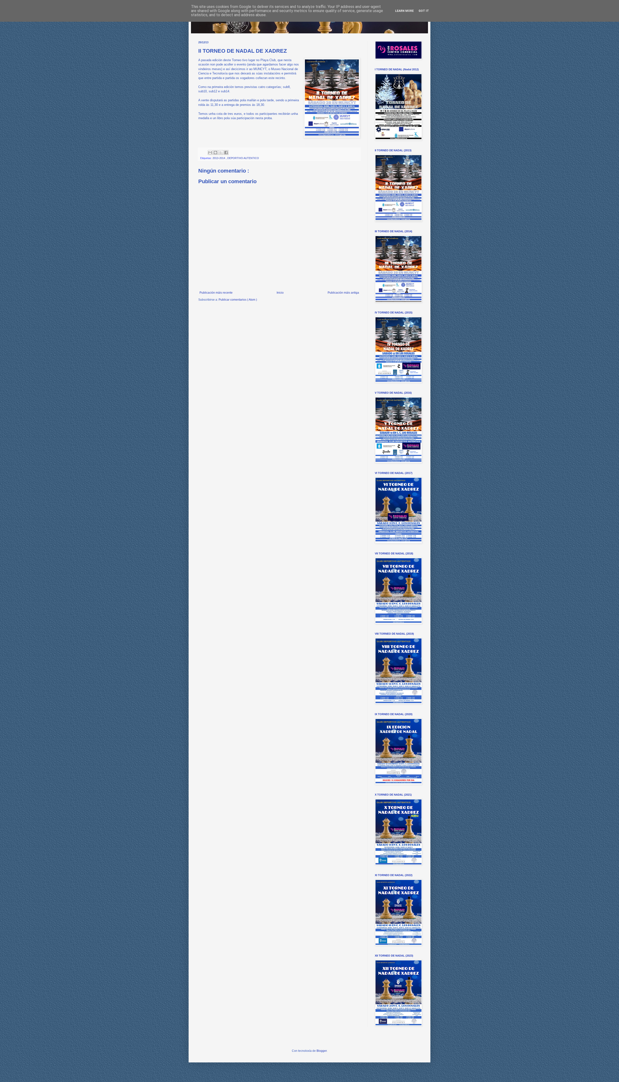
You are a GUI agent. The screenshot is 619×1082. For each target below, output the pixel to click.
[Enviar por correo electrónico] (210, 152)
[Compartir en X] (220, 152)
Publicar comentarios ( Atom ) (238, 299)
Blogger (322, 1051)
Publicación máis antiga (343, 292)
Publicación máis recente (216, 292)
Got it (424, 11)
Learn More (404, 11)
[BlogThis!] (215, 152)
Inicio (280, 292)
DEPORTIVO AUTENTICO (243, 158)
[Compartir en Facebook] (226, 152)
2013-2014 (219, 158)
